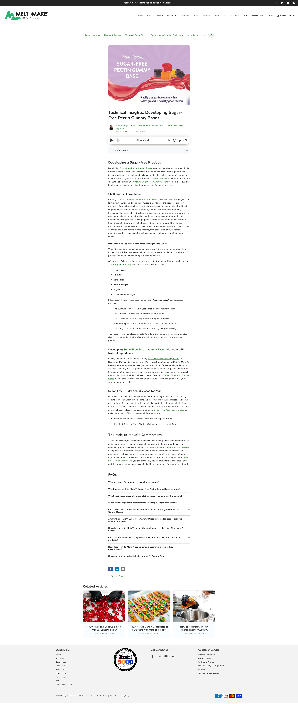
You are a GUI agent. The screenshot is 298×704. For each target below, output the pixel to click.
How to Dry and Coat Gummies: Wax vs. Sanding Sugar (104, 628)
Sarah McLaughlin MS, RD (126, 126)
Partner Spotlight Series (253, 15)
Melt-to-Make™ (161, 178)
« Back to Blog (116, 576)
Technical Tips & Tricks (136, 35)
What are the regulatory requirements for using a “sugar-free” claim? (142, 502)
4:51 (185, 140)
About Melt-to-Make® (206, 654)
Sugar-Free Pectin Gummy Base (144, 199)
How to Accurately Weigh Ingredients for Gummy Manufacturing (194, 629)
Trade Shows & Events (231, 15)
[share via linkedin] (117, 569)
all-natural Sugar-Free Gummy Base (149, 181)
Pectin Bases (60, 666)
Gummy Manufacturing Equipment (167, 35)
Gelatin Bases (61, 662)
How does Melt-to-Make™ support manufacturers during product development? (140, 548)
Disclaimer (202, 669)
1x (169, 140)
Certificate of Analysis (206, 662)
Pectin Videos (61, 677)
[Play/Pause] (111, 140)
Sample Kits (60, 669)
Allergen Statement (205, 658)
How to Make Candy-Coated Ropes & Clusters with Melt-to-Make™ (149, 628)
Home (140, 15)
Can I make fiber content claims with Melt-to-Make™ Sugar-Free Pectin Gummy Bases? (143, 510)
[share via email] (123, 569)
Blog (217, 15)
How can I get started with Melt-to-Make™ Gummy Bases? (137, 556)
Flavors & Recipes (112, 35)
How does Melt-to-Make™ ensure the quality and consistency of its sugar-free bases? (147, 529)
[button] (211, 35)
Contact (196, 15)
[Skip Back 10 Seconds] (174, 140)
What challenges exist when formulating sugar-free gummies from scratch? (145, 496)
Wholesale (207, 15)
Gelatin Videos (61, 673)
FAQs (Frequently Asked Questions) (211, 666)
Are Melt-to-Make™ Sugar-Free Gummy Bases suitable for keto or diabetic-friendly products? (145, 520)
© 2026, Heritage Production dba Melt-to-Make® (71, 696)
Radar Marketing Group (122, 696)
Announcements (92, 35)
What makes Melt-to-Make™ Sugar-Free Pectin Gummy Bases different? (144, 489)
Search (58, 654)
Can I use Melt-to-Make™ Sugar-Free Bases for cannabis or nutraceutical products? (144, 538)
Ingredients (192, 35)
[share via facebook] (110, 569)
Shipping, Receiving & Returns (209, 673)
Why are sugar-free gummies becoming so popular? (133, 482)
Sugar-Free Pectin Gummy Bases (144, 349)
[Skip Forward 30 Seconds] (179, 140)
